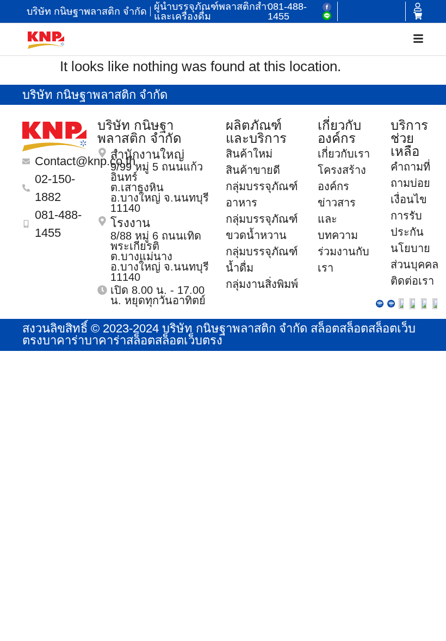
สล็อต (325, 328)
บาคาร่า (63, 340)
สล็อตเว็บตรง (188, 340)
